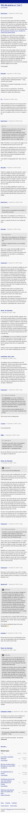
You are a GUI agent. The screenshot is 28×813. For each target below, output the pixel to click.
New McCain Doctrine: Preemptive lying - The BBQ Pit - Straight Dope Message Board (14, 30)
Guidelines (14, 803)
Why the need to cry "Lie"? (11, 5)
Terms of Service (5, 805)
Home (2, 803)
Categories (7, 803)
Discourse (9, 809)
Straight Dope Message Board (8, 1)
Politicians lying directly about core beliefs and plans (7, 791)
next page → (4, 746)
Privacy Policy (13, 805)
